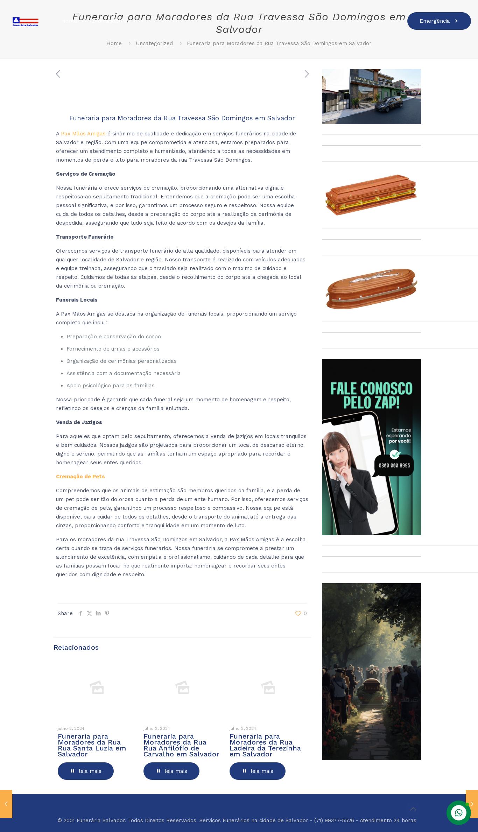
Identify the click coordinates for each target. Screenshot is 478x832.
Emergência (435, 21)
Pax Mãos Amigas (83, 134)
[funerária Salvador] (25, 21)
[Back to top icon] (413, 809)
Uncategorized (154, 43)
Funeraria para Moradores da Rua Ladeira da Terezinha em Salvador (265, 745)
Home (114, 43)
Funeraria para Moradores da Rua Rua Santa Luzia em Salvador (92, 745)
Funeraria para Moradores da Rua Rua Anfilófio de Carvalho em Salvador (181, 745)
